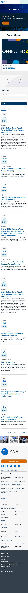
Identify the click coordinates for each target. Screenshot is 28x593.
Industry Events (18, 524)
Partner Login (18, 546)
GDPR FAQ (3, 559)
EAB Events (3, 524)
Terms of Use (4, 558)
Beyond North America (6, 495)
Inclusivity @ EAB (18, 502)
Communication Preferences (5, 547)
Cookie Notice (4, 561)
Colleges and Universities (7, 488)
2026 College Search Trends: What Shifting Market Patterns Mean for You (12, 130)
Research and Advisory (20, 481)
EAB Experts (4, 534)
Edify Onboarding (8, 362)
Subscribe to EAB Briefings (21, 543)
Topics (16, 514)
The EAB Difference (5, 504)
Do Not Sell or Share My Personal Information (11, 563)
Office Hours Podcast (19, 511)
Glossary (3, 514)
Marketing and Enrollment (7, 473)
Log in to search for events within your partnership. (14, 18)
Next (24, 432)
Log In (6, 23)
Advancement (4, 481)
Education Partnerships (20, 536)
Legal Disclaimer (5, 556)
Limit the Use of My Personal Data (9, 564)
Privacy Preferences (5, 566)
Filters (3, 103)
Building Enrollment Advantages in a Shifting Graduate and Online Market (13, 394)
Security (3, 567)
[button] (8, 81)
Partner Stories (18, 504)
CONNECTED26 (9, 68)
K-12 (16, 491)
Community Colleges (19, 488)
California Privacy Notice (7, 554)
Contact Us (3, 543)
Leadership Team (18, 534)
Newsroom (3, 536)
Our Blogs (3, 511)
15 (14, 432)
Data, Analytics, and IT (20, 477)
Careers (16, 531)
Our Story (3, 531)
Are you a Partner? (9, 16)
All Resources (4, 517)
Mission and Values (5, 502)
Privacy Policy (4, 553)
